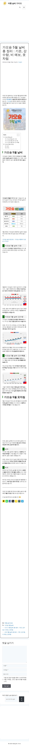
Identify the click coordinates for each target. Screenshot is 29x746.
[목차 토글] (17, 135)
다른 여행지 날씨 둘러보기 (9, 695)
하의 (8, 147)
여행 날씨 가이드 (15, 3)
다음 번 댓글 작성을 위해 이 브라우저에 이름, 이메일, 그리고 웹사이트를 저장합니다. (15, 679)
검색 (21, 699)
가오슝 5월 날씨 (8, 137)
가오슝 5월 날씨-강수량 (12, 140)
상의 (8, 146)
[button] (20, 7)
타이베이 (9, 99)
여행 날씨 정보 (8, 623)
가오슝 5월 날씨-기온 (12, 139)
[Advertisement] (14, 26)
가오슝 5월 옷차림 (9, 144)
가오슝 (9, 101)
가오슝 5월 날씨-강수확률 (13, 142)
